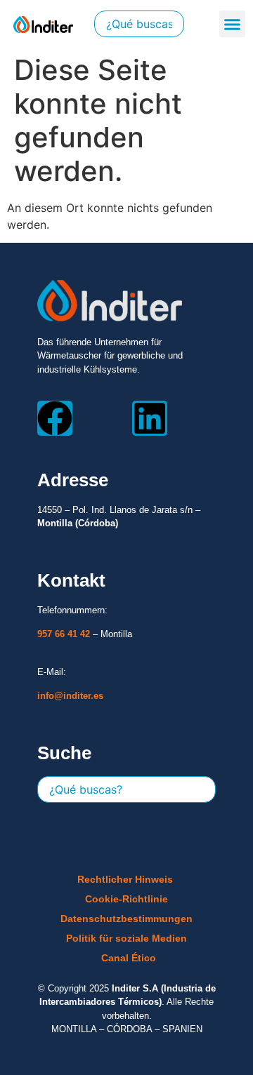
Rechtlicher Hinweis (125, 879)
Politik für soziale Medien (126, 938)
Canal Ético (128, 957)
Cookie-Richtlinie (126, 898)
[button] (232, 24)
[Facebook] (54, 418)
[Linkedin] (149, 418)
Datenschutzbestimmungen (126, 918)
